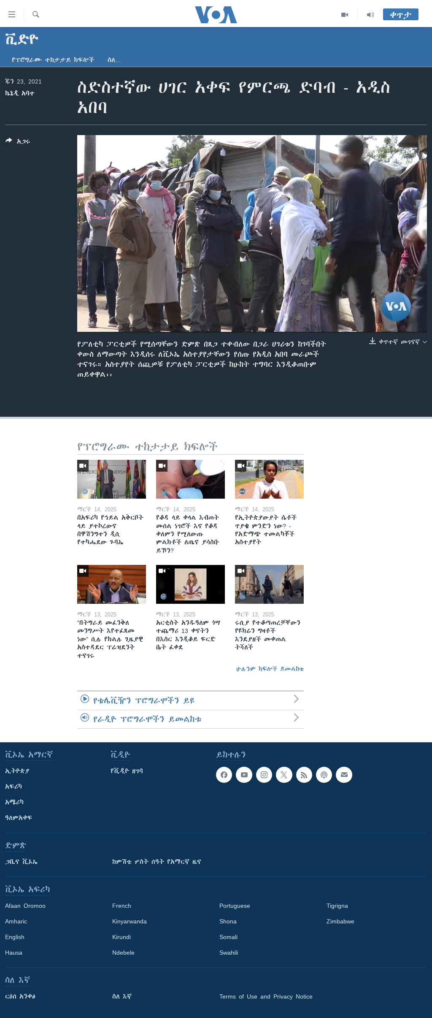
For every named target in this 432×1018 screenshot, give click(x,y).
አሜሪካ (14, 802)
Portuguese (234, 905)
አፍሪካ (13, 786)
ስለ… (114, 60)
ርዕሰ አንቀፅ (20, 996)
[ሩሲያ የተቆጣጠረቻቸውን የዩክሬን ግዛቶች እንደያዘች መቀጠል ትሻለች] (269, 584)
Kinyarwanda (129, 921)
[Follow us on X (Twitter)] (284, 775)
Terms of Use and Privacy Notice (266, 996)
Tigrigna (337, 905)
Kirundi (121, 937)
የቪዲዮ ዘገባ (127, 771)
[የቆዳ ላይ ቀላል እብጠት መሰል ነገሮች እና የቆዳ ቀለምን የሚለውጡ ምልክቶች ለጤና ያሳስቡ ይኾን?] (190, 479)
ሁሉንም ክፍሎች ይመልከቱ (270, 668)
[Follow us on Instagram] (264, 775)
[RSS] (304, 775)
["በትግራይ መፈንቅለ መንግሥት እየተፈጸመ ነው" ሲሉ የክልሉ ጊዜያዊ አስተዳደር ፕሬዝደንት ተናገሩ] (111, 584)
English (14, 937)
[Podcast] (324, 775)
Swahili (228, 952)
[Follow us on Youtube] (244, 775)
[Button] (17, 143)
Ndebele (123, 952)
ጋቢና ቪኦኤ (21, 862)
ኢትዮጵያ (17, 771)
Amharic (16, 921)
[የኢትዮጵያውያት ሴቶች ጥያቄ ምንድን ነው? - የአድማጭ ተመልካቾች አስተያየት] (269, 479)
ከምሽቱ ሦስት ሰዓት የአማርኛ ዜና (156, 862)
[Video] (345, 14)
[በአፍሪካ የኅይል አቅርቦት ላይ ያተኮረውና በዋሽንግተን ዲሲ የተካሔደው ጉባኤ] (111, 479)
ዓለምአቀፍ (18, 818)
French (121, 905)
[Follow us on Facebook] (224, 775)
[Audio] (370, 14)
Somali (228, 937)
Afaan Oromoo (25, 905)
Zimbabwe (340, 921)
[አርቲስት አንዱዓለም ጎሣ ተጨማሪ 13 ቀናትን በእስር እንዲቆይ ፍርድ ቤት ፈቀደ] (190, 584)
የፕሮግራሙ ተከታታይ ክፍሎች (53, 60)
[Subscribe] (344, 775)
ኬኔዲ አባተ (20, 93)
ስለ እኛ (122, 996)
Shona (228, 921)
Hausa (13, 952)
